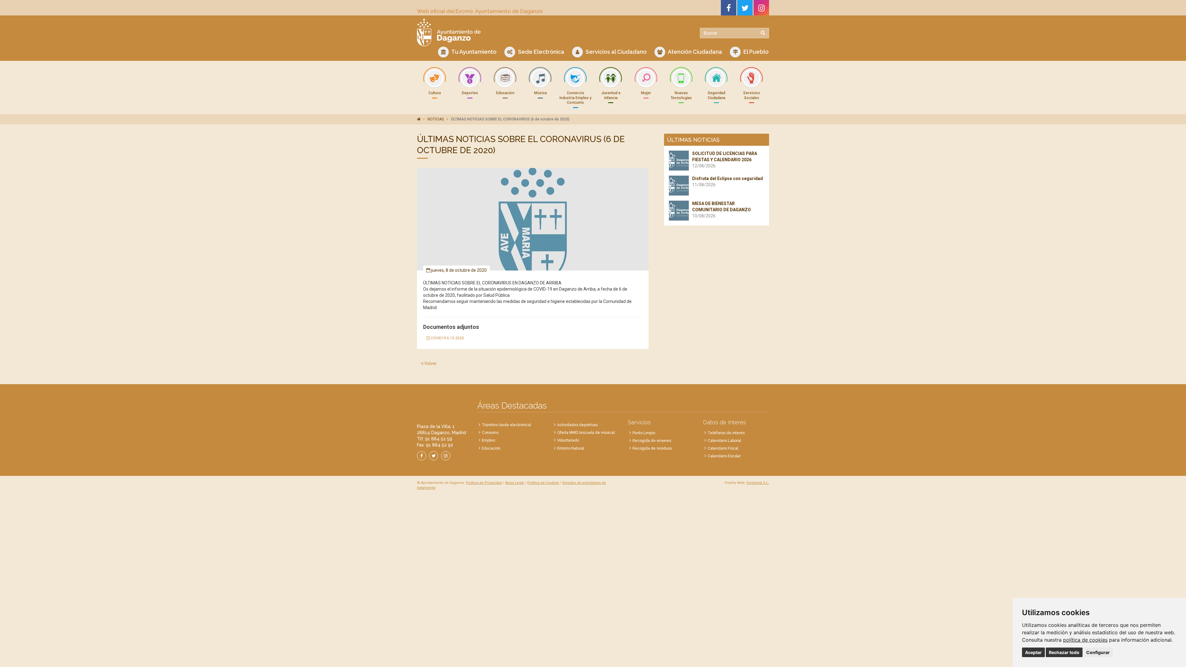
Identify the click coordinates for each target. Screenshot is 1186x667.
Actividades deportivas (577, 425)
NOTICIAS (435, 119)
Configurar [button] (1098, 652)
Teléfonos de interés (726, 433)
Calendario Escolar (724, 456)
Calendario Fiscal (723, 448)
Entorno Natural (570, 448)
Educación (491, 448)
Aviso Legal (514, 483)
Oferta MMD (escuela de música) (586, 432)
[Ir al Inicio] (502, 32)
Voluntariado (568, 440)
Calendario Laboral (724, 440)
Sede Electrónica (540, 51)
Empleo (488, 440)
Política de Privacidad (484, 483)
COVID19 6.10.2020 (447, 338)
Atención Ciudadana (694, 51)
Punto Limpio (644, 433)
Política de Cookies (543, 483)
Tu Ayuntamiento (473, 51)
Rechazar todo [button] (1064, 652)
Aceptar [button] (1033, 652)
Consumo (490, 432)
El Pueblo (755, 51)
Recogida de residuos (652, 448)
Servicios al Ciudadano (615, 51)
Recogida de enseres (652, 440)
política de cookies (1085, 640)
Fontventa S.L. (758, 483)
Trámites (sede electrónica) (506, 425)
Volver (430, 363)
